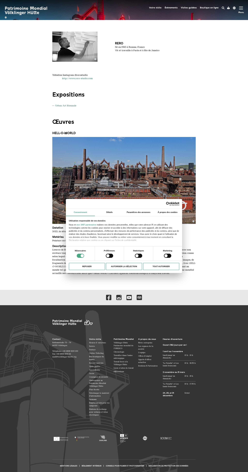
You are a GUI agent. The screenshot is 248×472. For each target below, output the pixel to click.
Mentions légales (68, 466)
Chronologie (119, 352)
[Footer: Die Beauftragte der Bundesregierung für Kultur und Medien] (82, 438)
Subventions (119, 371)
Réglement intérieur (91, 466)
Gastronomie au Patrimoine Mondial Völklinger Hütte (97, 383)
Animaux (93, 399)
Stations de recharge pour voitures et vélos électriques (98, 412)
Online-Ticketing (96, 353)
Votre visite (155, 8)
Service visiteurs (96, 363)
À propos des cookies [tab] (168, 212)
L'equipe (141, 352)
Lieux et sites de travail (124, 368)
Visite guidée (94, 366)
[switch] (109, 256)
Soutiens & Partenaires (148, 366)
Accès (91, 373)
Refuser (87, 266)
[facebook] (108, 297)
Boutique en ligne (209, 8)
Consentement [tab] (80, 212)
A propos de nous (147, 339)
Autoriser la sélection (124, 266)
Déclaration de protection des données (168, 466)
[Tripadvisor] (139, 297)
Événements (171, 8)
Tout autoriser (161, 266)
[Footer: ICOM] (166, 438)
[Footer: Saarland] (103, 438)
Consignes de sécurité (98, 377)
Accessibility (94, 370)
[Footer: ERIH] (145, 438)
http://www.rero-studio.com (77, 78)
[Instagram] (119, 297)
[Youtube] (129, 297)
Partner (92, 350)
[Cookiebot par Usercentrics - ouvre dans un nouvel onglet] (168, 204)
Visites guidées (189, 8)
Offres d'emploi (145, 356)
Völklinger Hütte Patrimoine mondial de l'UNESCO (123, 345)
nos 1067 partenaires (86, 225)
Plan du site (94, 390)
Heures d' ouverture (97, 343)
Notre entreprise (145, 343)
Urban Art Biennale (65, 105)
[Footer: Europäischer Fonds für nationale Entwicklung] (60, 438)
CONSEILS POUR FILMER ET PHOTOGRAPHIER (125, 466)
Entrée (92, 346)
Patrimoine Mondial (124, 339)
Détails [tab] (109, 212)
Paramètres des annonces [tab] (138, 212)
